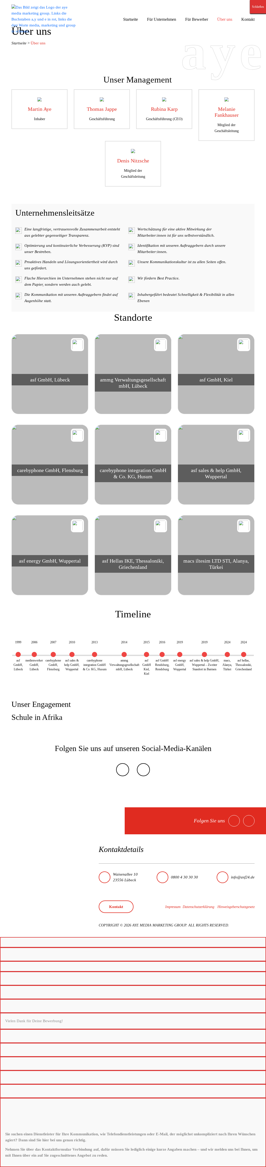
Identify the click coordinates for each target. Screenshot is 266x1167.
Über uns (224, 19)
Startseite (130, 19)
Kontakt (248, 19)
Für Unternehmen (161, 19)
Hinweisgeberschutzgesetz (236, 907)
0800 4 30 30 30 (184, 877)
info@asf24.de (243, 877)
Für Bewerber (196, 19)
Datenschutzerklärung (198, 907)
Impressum (173, 907)
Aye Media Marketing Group (159, 925)
